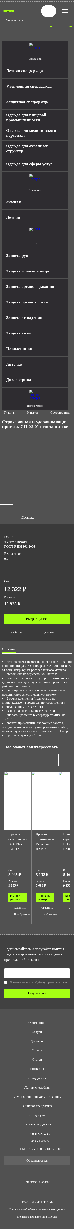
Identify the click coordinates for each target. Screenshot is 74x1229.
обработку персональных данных (51, 982)
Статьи (37, 1059)
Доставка (37, 1041)
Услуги (37, 1032)
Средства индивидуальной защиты (37, 1096)
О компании (37, 1022)
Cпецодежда (37, 1078)
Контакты (37, 1068)
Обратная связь (37, 1160)
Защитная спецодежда (37, 1106)
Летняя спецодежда (37, 1124)
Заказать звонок (16, 20)
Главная (9, 412)
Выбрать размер (37, 619)
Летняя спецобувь (37, 1087)
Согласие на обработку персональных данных (37, 1209)
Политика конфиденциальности (37, 1216)
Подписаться (37, 993)
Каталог (32, 412)
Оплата (37, 1050)
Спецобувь (37, 1115)
